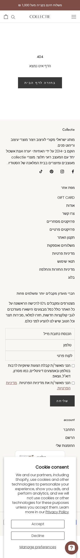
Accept (38, 523)
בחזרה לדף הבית (40, 83)
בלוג (71, 277)
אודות (70, 205)
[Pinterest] (51, 171)
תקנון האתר (66, 237)
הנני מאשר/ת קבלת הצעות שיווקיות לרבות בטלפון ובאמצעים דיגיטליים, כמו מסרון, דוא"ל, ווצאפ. (39, 371)
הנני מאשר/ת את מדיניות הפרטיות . (38, 385)
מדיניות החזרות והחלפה (57, 269)
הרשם (70, 437)
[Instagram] (62, 171)
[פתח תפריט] (74, 16)
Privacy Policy (57, 512)
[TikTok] (41, 171)
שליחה (62, 401)
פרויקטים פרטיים (62, 229)
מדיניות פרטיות (63, 253)
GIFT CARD (66, 197)
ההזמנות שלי (65, 445)
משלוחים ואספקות (61, 245)
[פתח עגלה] (6, 16)
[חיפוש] (13, 16)
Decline (38, 535)
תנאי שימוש (66, 261)
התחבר (69, 429)
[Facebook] (73, 171)
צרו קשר (68, 213)
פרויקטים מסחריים (61, 221)
